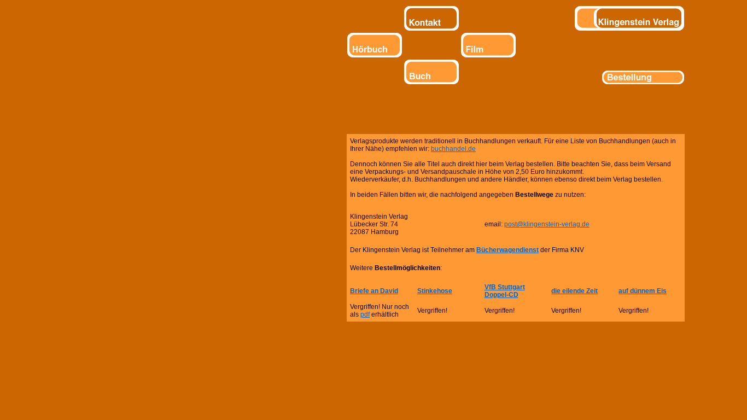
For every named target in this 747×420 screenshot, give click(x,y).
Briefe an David (374, 291)
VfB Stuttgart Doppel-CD (505, 291)
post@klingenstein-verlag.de (547, 224)
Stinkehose (434, 291)
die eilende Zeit (574, 291)
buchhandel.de (453, 149)
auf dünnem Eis (642, 291)
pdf (365, 314)
